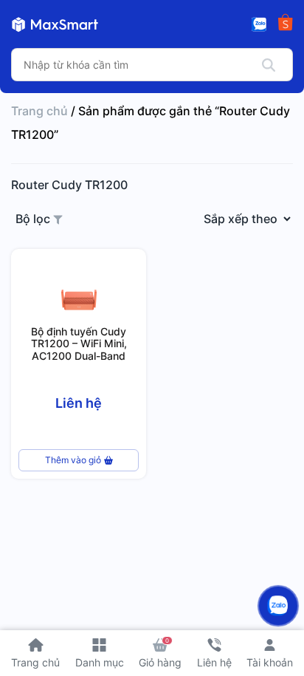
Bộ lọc (34, 218)
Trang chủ (39, 110)
